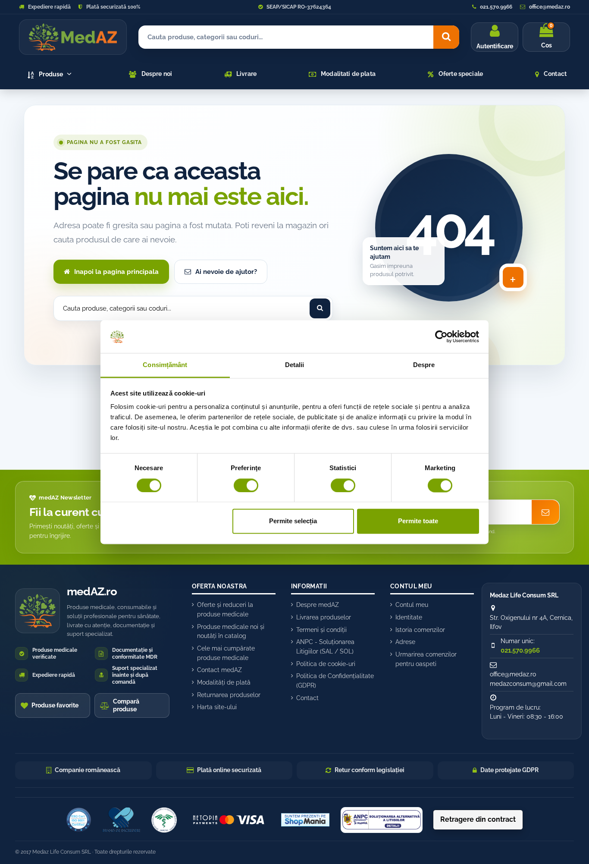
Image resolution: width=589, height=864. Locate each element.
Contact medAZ (219, 669)
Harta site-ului (217, 707)
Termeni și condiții (321, 629)
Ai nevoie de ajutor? (226, 272)
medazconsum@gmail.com (528, 683)
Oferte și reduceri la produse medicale (225, 609)
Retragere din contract (478, 819)
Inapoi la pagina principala (116, 272)
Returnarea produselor (228, 694)
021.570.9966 (495, 7)
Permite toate (418, 521)
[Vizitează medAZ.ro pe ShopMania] (305, 820)
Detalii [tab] (294, 365)
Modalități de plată (224, 682)
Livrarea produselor (323, 617)
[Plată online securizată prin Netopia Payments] (228, 820)
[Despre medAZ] (78, 820)
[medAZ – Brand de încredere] (121, 820)
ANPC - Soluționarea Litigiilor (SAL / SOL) (325, 646)
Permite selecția (293, 521)
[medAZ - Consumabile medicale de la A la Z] (72, 37)
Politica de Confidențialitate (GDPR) (335, 680)
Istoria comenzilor (420, 629)
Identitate (408, 617)
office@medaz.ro (549, 7)
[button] (50, 74)
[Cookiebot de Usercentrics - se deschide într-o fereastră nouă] (441, 336)
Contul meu (411, 604)
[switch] (246, 485)
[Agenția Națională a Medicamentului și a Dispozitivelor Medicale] (163, 820)
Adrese (405, 641)
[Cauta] (446, 37)
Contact (307, 697)
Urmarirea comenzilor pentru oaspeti (426, 659)
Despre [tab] (424, 365)
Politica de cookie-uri (325, 663)
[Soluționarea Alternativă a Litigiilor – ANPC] (382, 820)
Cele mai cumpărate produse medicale (226, 653)
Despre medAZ (317, 604)
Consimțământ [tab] (165, 365)
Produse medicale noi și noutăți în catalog (230, 631)
